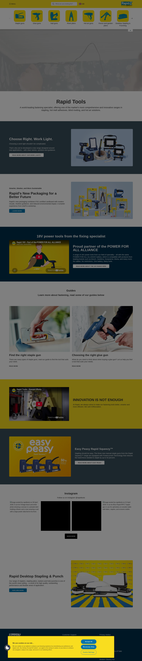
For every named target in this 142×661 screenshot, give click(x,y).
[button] (7, 648)
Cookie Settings (88, 652)
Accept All (88, 641)
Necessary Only (88, 647)
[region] (61, 647)
